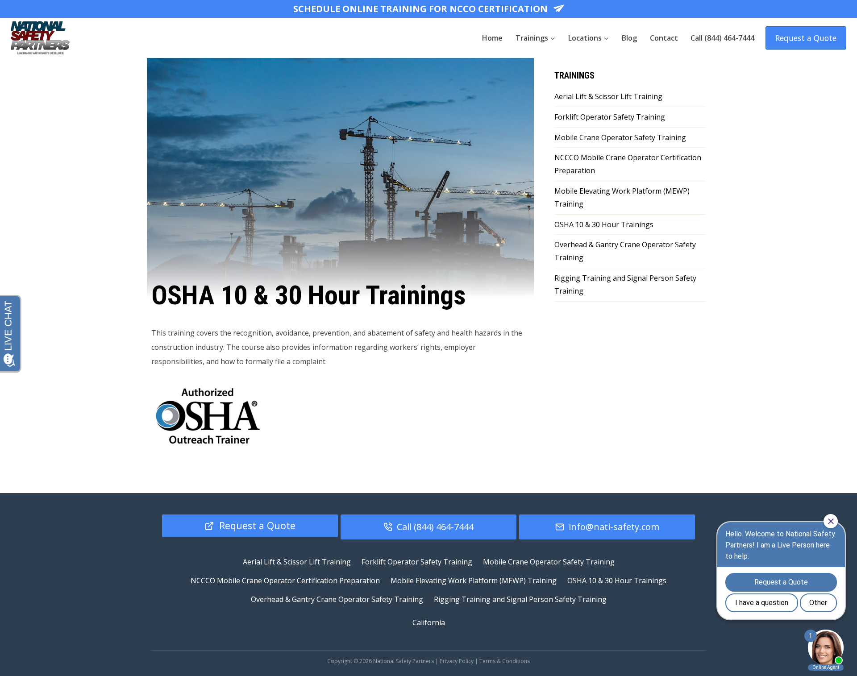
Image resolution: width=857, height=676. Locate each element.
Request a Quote (805, 38)
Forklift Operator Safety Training (609, 117)
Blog (629, 38)
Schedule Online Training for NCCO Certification (421, 9)
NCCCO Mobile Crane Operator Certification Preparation (627, 164)
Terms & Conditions (504, 661)
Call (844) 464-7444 (722, 38)
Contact (664, 38)
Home (492, 38)
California (428, 622)
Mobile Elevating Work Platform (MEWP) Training (622, 197)
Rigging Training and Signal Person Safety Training (625, 284)
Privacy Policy (457, 661)
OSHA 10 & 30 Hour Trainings (603, 224)
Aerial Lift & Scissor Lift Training (608, 96)
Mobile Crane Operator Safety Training (620, 137)
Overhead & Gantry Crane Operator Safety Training (625, 251)
